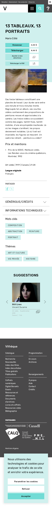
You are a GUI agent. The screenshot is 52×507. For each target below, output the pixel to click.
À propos (32, 380)
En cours (32, 359)
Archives (33, 362)
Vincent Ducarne (19, 307)
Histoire (31, 259)
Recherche (10, 359)
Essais (8, 389)
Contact (32, 386)
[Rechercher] (40, 8)
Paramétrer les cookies (26, 481)
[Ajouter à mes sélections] (38, 311)
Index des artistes (13, 368)
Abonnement (13, 2)
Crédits (32, 389)
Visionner (20, 45)
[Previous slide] (7, 301)
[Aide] (48, 8)
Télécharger (20, 50)
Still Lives (17, 304)
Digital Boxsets (12, 386)
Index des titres (12, 365)
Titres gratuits (11, 371)
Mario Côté (11, 38)
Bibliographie (11, 411)
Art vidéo (9, 165)
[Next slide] (45, 301)
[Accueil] (14, 8)
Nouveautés (10, 362)
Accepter (26, 496)
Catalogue (9, 353)
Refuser (26, 489)
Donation (5, 2)
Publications (10, 374)
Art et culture (16, 253)
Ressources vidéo (13, 408)
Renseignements (36, 374)
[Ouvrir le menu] (32, 8)
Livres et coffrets (13, 405)
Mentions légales (12, 448)
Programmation (35, 353)
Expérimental (24, 311)
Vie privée (13, 259)
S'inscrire (32, 2)
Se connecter (22, 2)
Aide (31, 383)
